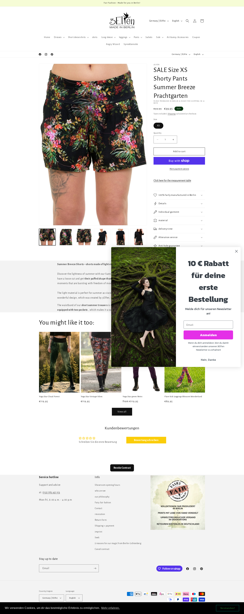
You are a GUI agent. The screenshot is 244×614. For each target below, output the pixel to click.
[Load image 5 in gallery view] (120, 237)
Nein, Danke (208, 360)
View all (122, 411)
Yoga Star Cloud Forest (49, 397)
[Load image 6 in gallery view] (138, 237)
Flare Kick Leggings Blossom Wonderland (183, 397)
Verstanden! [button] (227, 608)
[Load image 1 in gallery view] (47, 237)
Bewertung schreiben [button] (146, 440)
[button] (59, 37)
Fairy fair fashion (103, 502)
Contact (98, 508)
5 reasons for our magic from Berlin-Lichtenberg (118, 543)
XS (158, 125)
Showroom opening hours (107, 485)
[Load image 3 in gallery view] (84, 237)
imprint (98, 532)
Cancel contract (102, 549)
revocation (100, 514)
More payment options (179, 169)
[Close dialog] (236, 251)
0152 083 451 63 (51, 492)
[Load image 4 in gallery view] (102, 237)
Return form (101, 520)
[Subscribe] (95, 568)
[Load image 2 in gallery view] (65, 237)
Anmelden (208, 335)
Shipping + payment (104, 526)
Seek (97, 537)
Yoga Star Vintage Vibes (92, 397)
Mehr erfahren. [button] (110, 608)
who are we (100, 491)
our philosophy (102, 497)
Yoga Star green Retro (132, 397)
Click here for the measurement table (172, 180)
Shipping (172, 114)
